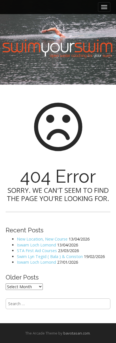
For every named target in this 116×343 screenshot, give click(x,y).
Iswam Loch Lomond (36, 245)
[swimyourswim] (58, 31)
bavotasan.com (76, 333)
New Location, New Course (42, 239)
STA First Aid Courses (37, 250)
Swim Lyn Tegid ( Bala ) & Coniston (50, 256)
